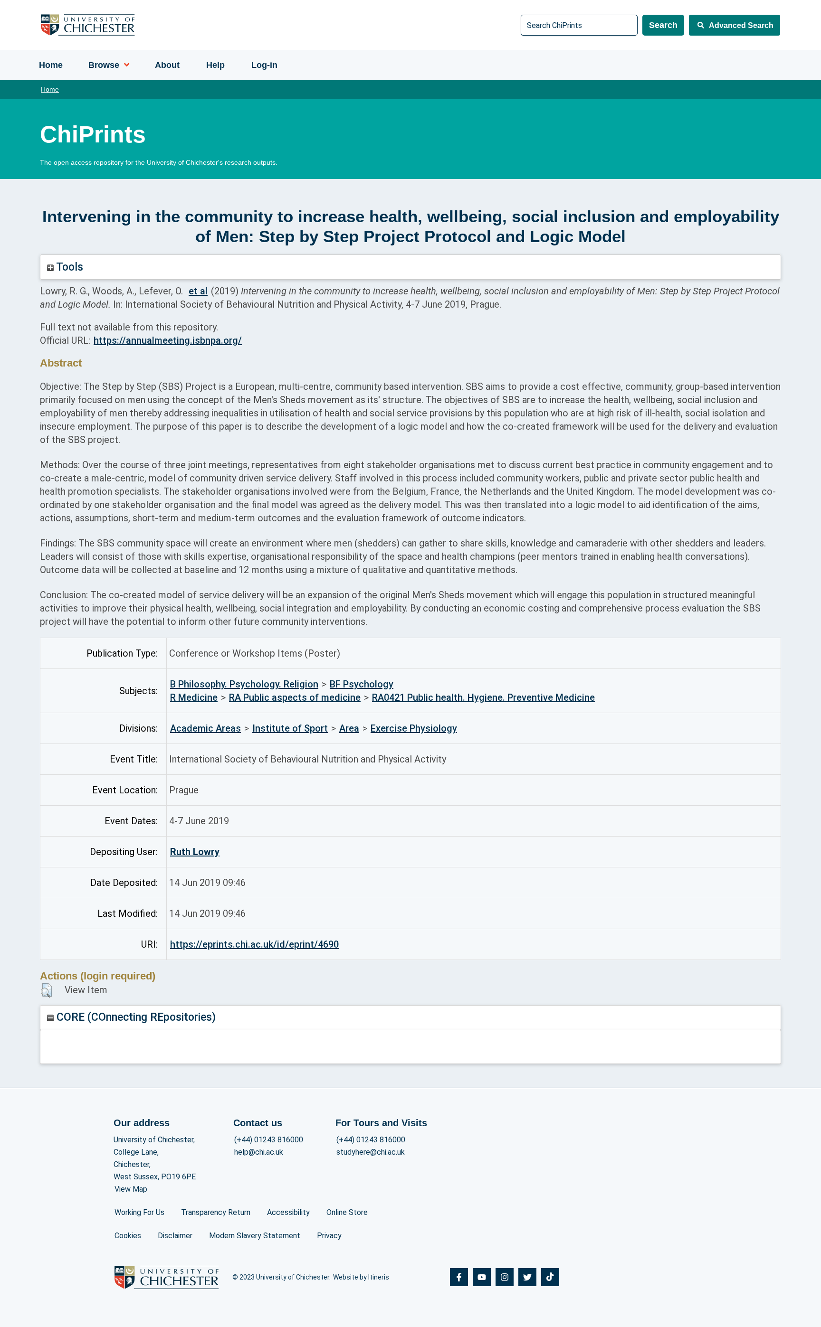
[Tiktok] (550, 1277)
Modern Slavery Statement (254, 1235)
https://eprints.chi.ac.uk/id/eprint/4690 (254, 944)
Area (349, 728)
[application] (124, 65)
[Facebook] (459, 1277)
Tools (68, 267)
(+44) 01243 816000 (268, 1139)
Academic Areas (205, 728)
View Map (131, 1189)
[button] (46, 990)
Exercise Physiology (414, 728)
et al (198, 291)
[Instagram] (505, 1277)
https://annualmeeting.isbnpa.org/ (168, 340)
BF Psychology (361, 684)
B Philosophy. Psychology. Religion (244, 684)
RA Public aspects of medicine (295, 697)
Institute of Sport (290, 728)
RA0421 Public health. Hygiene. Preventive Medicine (483, 697)
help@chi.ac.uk (258, 1152)
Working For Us (139, 1212)
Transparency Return (215, 1212)
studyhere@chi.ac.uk (370, 1152)
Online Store (347, 1212)
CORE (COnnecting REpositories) (135, 1017)
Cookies (128, 1235)
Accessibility (288, 1212)
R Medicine (194, 697)
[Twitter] (527, 1277)
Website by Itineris (361, 1277)
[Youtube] (482, 1277)
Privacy (329, 1235)
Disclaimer (175, 1235)
